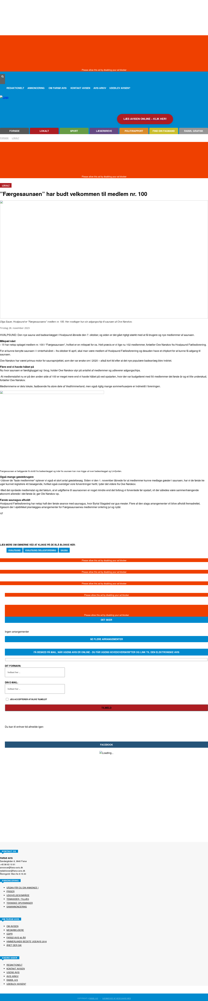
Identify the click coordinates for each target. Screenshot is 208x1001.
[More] (120, 525)
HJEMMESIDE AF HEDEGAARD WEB (116, 998)
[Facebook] (2, 81)
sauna (64, 550)
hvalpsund (14, 550)
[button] (2, 76)
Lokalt (15, 138)
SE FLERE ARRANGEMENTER (106, 639)
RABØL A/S (93, 998)
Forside (4, 138)
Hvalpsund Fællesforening (40, 550)
